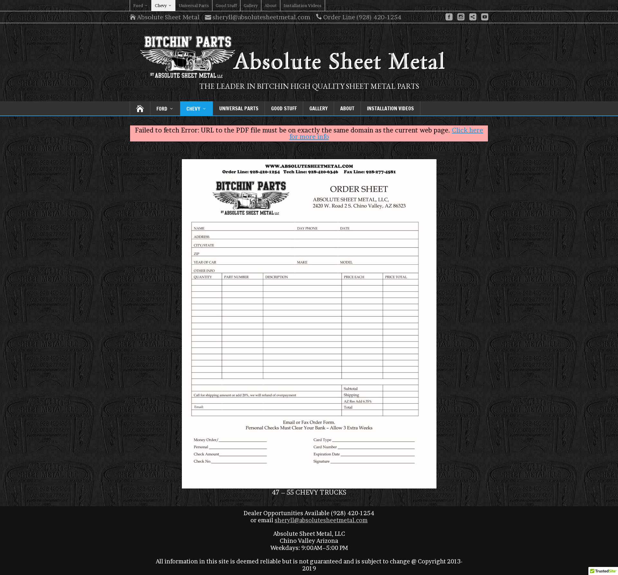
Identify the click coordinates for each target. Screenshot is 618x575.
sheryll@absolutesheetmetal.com (321, 520)
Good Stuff (226, 5)
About (271, 5)
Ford (138, 5)
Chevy (161, 5)
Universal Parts (194, 5)
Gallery (251, 5)
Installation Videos (303, 5)
